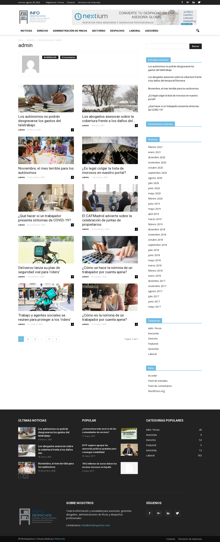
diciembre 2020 (156, 157)
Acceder (152, 375)
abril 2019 (153, 214)
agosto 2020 (155, 178)
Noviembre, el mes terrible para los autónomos (173, 88)
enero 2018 (154, 275)
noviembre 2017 (157, 286)
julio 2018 (153, 250)
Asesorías (151, 30)
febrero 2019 (155, 224)
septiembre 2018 (157, 244)
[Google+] (187, 2)
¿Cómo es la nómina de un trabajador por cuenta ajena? (104, 317)
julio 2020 (153, 183)
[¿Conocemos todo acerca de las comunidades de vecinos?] (129, 433)
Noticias (26, 30)
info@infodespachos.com (96, 525)
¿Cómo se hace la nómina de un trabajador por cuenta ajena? (107, 270)
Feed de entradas (158, 380)
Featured (153, 343)
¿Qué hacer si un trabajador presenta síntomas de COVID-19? (44, 218)
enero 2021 (154, 152)
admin (21, 129)
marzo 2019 (155, 219)
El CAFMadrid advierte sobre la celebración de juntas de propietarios (107, 220)
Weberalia (60, 538)
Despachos (117, 30)
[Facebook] (182, 2)
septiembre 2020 (157, 172)
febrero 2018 (155, 270)
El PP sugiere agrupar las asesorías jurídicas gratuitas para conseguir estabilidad (99, 448)
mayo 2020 (154, 193)
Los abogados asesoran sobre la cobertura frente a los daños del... (108, 118)
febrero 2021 (155, 147)
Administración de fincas (70, 30)
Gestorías (98, 30)
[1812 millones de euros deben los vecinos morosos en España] (129, 468)
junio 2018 (154, 255)
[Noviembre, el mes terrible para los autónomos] (46, 150)
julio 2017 (153, 296)
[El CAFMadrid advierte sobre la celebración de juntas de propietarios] (110, 198)
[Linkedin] (193, 2)
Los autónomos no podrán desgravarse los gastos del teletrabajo (39, 120)
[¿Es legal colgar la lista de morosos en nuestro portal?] (110, 150)
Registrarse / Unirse (55, 2)
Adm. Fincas (155, 328)
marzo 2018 (155, 265)
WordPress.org (156, 391)
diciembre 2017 (156, 280)
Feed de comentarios (160, 386)
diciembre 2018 (156, 229)
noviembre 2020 (157, 162)
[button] (198, 31)
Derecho (42, 30)
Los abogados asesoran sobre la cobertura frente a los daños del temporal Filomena (175, 79)
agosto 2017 (155, 291)
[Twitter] (199, 2)
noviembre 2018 (157, 234)
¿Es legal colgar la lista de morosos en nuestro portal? (104, 170)
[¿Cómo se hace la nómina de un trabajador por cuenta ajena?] (110, 249)
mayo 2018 (154, 260)
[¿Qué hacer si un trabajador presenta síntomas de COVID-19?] (46, 198)
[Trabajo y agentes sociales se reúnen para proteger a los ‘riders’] (46, 297)
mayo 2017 (154, 306)
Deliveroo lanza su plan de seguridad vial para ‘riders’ (39, 270)
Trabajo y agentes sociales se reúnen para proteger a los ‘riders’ (44, 317)
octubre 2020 (155, 167)
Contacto (71, 2)
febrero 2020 (155, 198)
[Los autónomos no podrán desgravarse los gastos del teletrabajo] (46, 98)
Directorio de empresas (89, 2)
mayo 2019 (154, 208)
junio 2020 (154, 188)
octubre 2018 (155, 239)
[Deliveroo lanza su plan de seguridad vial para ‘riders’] (46, 249)
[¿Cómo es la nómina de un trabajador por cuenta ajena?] (110, 297)
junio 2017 (154, 301)
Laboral (134, 30)
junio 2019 (154, 203)
